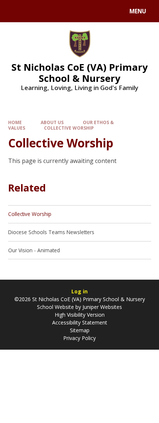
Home (15, 122)
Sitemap (79, 330)
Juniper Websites (102, 306)
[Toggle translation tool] (33, 11)
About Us (52, 122)
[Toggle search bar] (14, 11)
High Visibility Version (80, 314)
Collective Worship (69, 128)
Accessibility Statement (79, 322)
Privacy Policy (79, 338)
